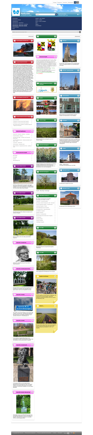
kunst (13, 28)
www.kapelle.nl (40, 73)
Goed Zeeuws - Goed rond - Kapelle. (19, 25)
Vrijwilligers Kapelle (40, 222)
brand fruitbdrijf (16, 119)
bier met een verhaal (16, 19)
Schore (14, 158)
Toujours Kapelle (39, 220)
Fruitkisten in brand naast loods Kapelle (21, 121)
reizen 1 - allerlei (38, 19)
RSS (72, 432)
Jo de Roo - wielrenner (17, 142)
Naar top (65, 433)
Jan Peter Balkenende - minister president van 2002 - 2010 (22, 141)
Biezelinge (15, 155)
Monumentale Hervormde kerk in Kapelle (44, 215)
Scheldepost (38, 217)
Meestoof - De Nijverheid (41, 214)
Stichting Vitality (39, 218)
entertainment (15, 21)
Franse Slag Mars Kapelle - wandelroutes (44, 204)
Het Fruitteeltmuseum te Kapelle (42, 207)
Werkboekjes (70, 2)
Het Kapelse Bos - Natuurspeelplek (43, 209)
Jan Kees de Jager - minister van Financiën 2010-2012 (21, 138)
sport (36, 22)
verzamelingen (38, 25)
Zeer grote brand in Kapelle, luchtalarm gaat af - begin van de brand (22, 125)
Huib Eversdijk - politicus (18, 135)
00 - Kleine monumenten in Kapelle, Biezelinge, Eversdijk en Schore (43, 199)
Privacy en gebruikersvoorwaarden (44, 432)
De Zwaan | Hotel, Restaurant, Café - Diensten (45, 202)
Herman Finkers (15, 27)
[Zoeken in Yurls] (56, 14)
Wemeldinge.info (16, 160)
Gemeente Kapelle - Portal (41, 206)
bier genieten (15, 18)
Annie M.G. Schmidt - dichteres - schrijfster (21, 134)
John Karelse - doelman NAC (19, 144)
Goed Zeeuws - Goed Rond (17, 22)
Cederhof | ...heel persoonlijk (42, 201)
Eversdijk (15, 157)
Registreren (59, 2)
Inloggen (55, 2)
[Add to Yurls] (75, 2)
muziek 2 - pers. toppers (40, 18)
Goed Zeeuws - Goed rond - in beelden (20, 24)
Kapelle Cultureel (39, 212)
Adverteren (65, 2)
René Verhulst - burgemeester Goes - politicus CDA (22, 146)
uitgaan (36, 24)
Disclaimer (60, 432)
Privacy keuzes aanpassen (30, 432)
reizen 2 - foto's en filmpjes (40, 21)
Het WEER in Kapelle (40, 210)
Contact (54, 432)
